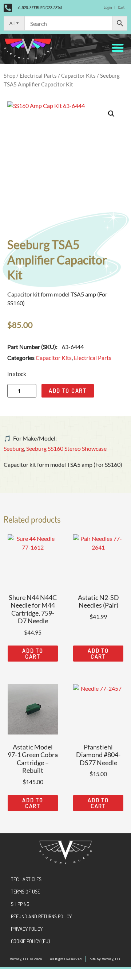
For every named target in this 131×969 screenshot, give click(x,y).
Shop (9, 75)
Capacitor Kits (78, 75)
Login (108, 7)
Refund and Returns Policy (41, 916)
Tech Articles (26, 879)
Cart (121, 7)
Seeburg (14, 448)
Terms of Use (25, 891)
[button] (118, 47)
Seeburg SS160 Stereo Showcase (66, 448)
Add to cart (68, 390)
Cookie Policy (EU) (30, 941)
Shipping (20, 904)
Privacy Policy (27, 929)
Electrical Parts (38, 75)
